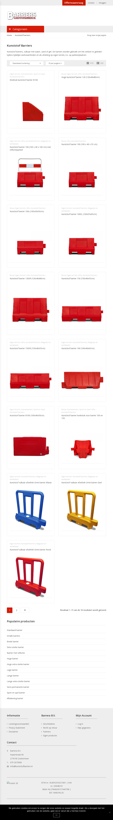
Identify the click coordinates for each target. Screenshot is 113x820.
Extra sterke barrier (15, 647)
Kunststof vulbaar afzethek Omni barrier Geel (81, 482)
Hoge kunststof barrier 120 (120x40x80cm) (80, 77)
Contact (91, 3)
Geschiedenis (49, 724)
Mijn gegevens (84, 727)
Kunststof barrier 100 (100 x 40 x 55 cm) (79, 144)
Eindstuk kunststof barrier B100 (24, 80)
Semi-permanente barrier (18, 687)
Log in (80, 724)
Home (9, 35)
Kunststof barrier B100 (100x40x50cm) (27, 415)
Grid (91, 63)
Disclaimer (13, 731)
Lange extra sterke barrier (18, 681)
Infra (80, 74)
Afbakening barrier (15, 698)
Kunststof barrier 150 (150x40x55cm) (78, 278)
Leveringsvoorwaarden (19, 724)
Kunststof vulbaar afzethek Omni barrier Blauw (31, 482)
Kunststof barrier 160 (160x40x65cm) (78, 348)
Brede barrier (13, 641)
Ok (56, 815)
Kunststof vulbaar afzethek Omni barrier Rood (30, 549)
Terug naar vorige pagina (96, 35)
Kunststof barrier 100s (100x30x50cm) (27, 211)
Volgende (25, 610)
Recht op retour (50, 727)
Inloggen (102, 3)
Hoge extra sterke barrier (18, 664)
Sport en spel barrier (16, 692)
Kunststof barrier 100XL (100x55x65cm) (79, 214)
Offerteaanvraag (73, 2)
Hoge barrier (12, 658)
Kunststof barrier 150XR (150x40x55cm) (27, 348)
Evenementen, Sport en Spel (33, 74)
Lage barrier (12, 670)
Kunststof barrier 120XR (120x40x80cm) (27, 278)
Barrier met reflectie (16, 653)
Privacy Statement (17, 727)
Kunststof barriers (17, 76)
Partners (47, 731)
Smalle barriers (13, 636)
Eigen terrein (15, 74)
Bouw (63, 74)
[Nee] (109, 812)
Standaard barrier (14, 630)
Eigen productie (50, 735)
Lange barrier (13, 675)
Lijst (101, 63)
